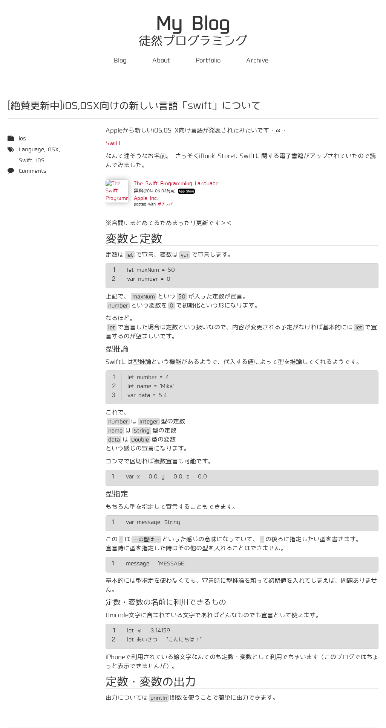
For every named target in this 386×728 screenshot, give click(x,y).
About (161, 60)
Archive (257, 60)
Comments (32, 171)
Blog (120, 60)
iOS (40, 160)
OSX (53, 149)
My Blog (193, 24)
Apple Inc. (146, 198)
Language (31, 149)
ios (22, 139)
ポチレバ (165, 204)
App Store (186, 191)
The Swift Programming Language (176, 183)
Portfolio (208, 60)
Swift (113, 143)
